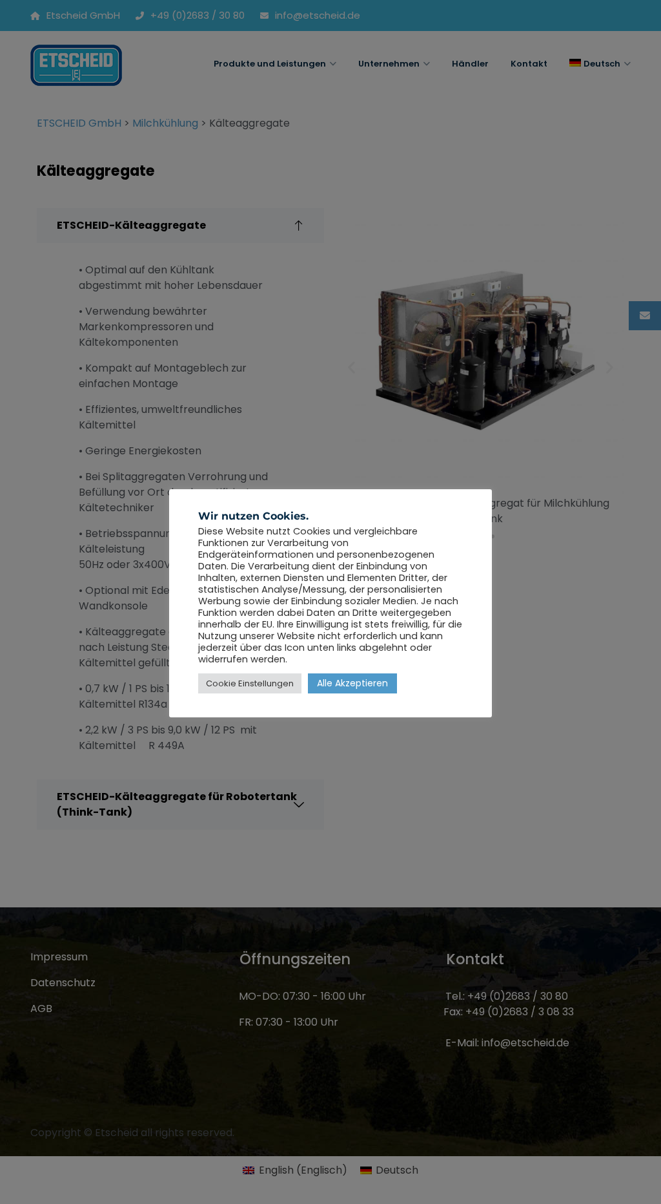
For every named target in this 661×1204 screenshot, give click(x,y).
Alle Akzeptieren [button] (352, 683)
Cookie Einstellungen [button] (250, 683)
